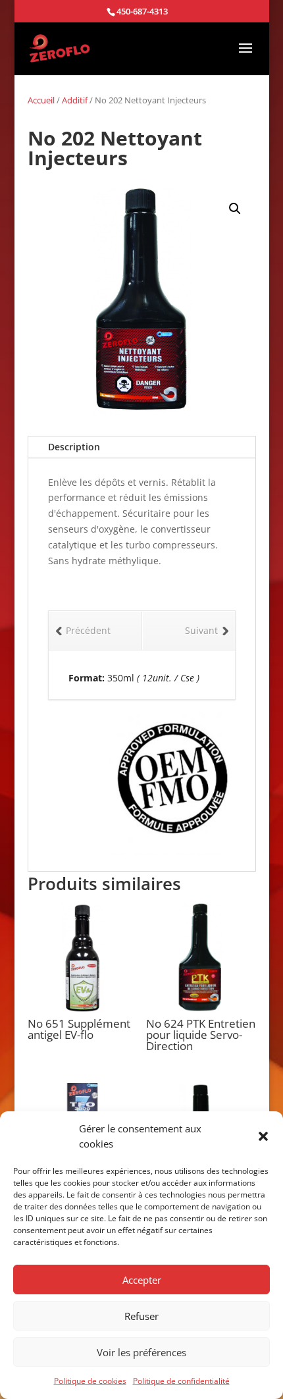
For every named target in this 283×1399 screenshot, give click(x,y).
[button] (263, 1136)
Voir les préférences (141, 1352)
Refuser (141, 1316)
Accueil (41, 100)
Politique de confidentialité (181, 1380)
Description (74, 446)
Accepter (141, 1279)
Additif (75, 100)
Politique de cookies (90, 1380)
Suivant (201, 630)
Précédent (88, 630)
